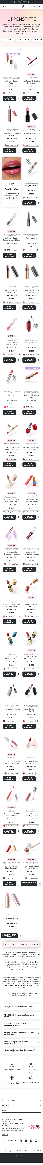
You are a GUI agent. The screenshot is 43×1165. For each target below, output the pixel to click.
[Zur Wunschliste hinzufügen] (19, 98)
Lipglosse (23, 40)
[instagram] (21, 1141)
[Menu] (4, 6)
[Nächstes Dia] (40, 2)
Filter (11, 944)
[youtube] (36, 1141)
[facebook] (26, 1141)
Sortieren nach (29, 944)
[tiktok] (31, 1141)
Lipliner (8, 40)
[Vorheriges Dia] (3, 2)
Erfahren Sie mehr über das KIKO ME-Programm (12, 1133)
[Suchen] (8, 6)
